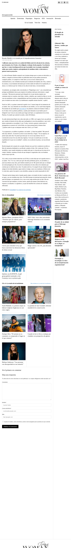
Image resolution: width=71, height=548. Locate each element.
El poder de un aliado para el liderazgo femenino (62, 224)
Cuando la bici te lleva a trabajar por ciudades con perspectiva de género (39, 335)
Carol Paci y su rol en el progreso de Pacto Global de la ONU (61, 139)
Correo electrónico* (6, 408)
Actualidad (13, 189)
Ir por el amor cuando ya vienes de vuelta (61, 87)
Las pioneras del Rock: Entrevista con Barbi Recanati (61, 176)
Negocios (37, 18)
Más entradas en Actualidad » (44, 195)
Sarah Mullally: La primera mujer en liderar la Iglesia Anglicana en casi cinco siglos (13, 308)
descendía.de (22, 108)
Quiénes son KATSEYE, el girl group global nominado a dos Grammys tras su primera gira (12, 276)
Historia (44, 22)
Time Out (37, 22)
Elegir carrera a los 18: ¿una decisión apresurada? (39, 247)
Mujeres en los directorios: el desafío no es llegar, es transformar (62, 242)
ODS (43, 18)
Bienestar (58, 18)
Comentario (5, 382)
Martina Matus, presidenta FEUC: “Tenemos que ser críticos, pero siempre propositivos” (12, 219)
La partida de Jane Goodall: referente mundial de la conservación (39, 307)
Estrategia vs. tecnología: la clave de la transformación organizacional (61, 262)
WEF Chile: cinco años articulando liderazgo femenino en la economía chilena (39, 219)
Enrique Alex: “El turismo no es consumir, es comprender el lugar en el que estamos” (13, 336)
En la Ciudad (29, 22)
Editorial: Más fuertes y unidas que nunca (61, 45)
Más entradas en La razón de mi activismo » (41, 283)
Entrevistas (20, 18)
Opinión (12, 18)
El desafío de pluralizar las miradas (59, 34)
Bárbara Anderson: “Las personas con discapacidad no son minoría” (12, 363)
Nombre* (4, 402)
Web (3, 414)
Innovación (49, 18)
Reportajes (29, 18)
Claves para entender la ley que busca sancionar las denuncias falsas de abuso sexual (13, 248)
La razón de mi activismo (24, 189)
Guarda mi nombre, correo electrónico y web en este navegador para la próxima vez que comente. (27, 421)
